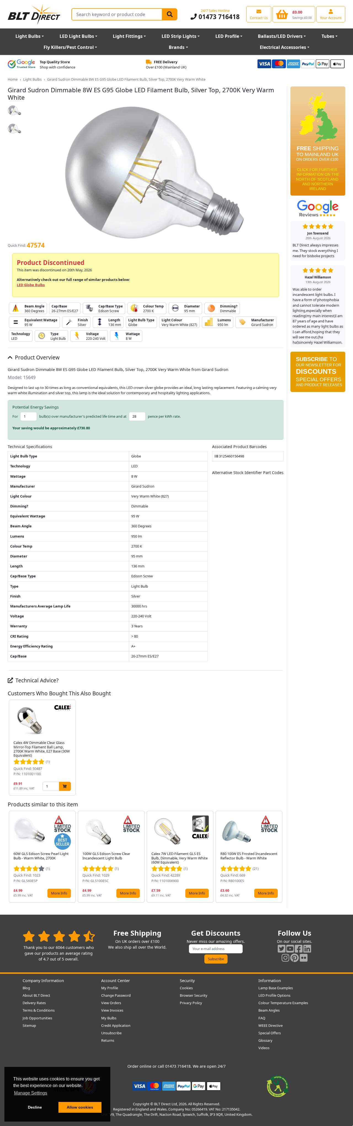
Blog (26, 987)
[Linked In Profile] (307, 948)
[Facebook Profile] (299, 948)
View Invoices (112, 1010)
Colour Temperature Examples (283, 1002)
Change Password (116, 995)
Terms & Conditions (39, 1010)
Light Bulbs (28, 36)
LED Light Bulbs (77, 36)
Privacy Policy (191, 1002)
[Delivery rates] (317, 142)
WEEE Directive (270, 1025)
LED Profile (227, 36)
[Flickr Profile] (303, 958)
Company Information (43, 980)
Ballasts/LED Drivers (280, 36)
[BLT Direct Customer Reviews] (59, 936)
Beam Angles (269, 1010)
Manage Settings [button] (30, 1093)
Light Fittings (128, 36)
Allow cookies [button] (80, 1107)
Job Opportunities (37, 1017)
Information (269, 980)
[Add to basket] (65, 786)
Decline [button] (35, 1107)
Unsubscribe (111, 1032)
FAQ (261, 1017)
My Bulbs (108, 1017)
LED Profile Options (274, 995)
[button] (279, 748)
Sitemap (29, 1025)
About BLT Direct (36, 995)
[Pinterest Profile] (294, 958)
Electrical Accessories (283, 47)
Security (187, 980)
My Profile (109, 987)
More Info (59, 893)
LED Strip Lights (179, 36)
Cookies (186, 987)
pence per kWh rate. (164, 416)
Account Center (115, 980)
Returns (107, 1040)
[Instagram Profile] (285, 958)
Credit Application (115, 1025)
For (15, 416)
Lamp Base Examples (275, 987)
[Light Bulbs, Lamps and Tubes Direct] (34, 14)
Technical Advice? (36, 680)
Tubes (328, 36)
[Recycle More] (278, 1085)
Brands (176, 47)
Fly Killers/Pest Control (69, 47)
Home (13, 79)
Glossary (265, 1040)
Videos (263, 1047)
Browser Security (193, 995)
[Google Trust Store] (21, 64)
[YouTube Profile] (290, 948)
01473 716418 (218, 16)
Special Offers (269, 1032)
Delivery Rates (34, 1002)
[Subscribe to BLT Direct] (317, 373)
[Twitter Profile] (281, 948)
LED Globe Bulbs (31, 284)
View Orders (111, 1002)
